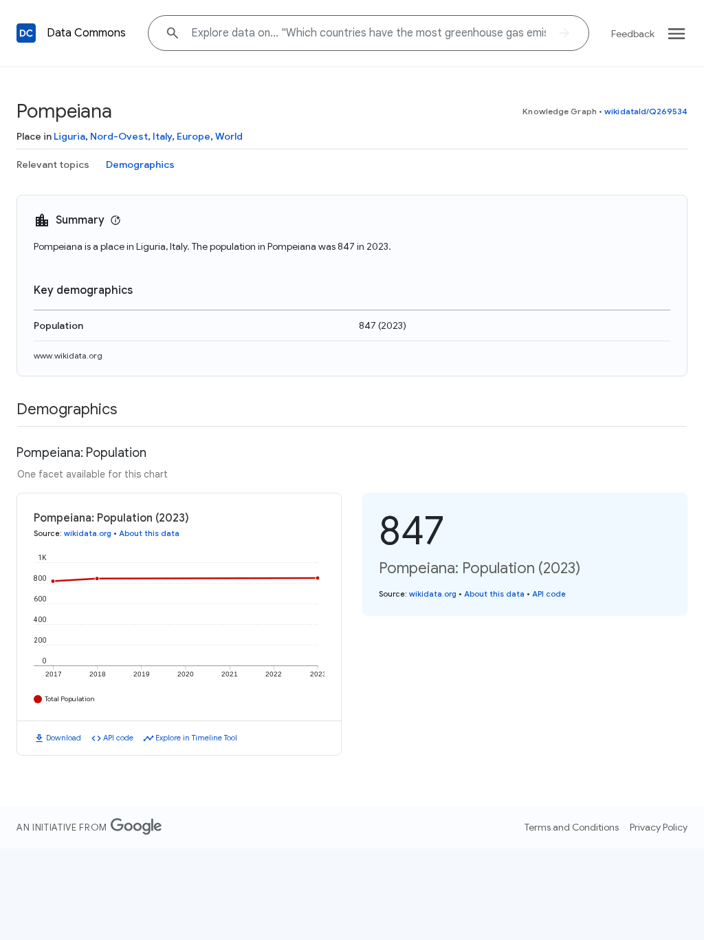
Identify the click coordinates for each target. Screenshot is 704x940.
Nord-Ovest (119, 136)
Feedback (632, 34)
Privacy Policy (659, 827)
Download (63, 738)
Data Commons (86, 33)
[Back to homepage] (26, 33)
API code (118, 738)
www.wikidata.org (68, 355)
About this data (149, 533)
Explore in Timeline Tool (196, 738)
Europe (193, 136)
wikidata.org (87, 533)
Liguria (69, 136)
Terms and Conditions (572, 827)
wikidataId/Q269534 (646, 111)
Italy (162, 136)
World (229, 136)
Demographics (140, 164)
